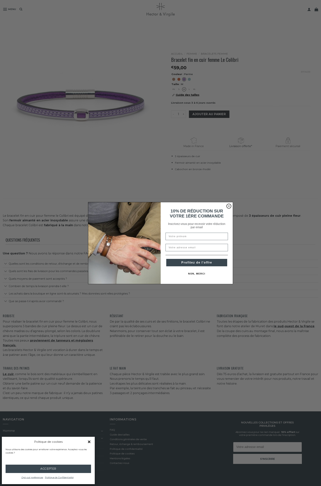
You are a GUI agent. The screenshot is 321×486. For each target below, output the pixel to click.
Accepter (48, 468)
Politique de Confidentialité (59, 477)
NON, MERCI (196, 273)
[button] (89, 442)
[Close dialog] (229, 206)
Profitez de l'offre (196, 262)
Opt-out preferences (32, 477)
